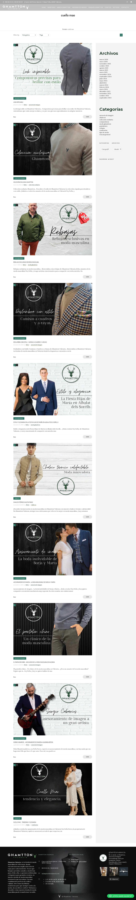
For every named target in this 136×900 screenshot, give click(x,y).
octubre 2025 (104, 66)
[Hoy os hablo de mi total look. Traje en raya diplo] (103, 871)
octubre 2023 (104, 96)
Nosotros (51, 7)
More (14, 117)
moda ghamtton (105, 124)
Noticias (116, 7)
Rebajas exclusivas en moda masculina (26, 262)
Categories (26, 35)
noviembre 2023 (105, 93)
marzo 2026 (103, 59)
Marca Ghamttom (63, 7)
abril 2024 (102, 83)
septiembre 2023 (105, 98)
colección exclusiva (106, 120)
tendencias (103, 130)
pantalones (103, 126)
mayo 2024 (103, 81)
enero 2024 (103, 89)
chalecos (102, 117)
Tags (41, 35)
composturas (104, 122)
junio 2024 (103, 79)
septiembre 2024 (105, 76)
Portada (64, 29)
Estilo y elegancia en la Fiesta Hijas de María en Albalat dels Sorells (35, 422)
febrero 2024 (104, 87)
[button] (120, 896)
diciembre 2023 (104, 91)
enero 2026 (103, 62)
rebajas (102, 128)
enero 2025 (103, 72)
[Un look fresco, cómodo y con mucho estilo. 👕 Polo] (113, 871)
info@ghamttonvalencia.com (50, 873)
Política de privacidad (78, 861)
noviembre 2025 (105, 64)
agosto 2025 (103, 68)
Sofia (25, 105)
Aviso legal (74, 859)
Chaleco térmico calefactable (23, 502)
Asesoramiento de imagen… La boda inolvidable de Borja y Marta (34, 582)
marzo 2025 (103, 70)
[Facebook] (127, 2)
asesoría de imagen (106, 115)
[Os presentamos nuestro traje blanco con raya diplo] (123, 871)
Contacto (125, 7)
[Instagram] (131, 2)
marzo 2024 (103, 85)
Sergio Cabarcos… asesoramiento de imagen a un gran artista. (33, 742)
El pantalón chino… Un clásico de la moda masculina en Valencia (34, 662)
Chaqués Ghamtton (95, 7)
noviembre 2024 (105, 74)
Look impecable (18, 102)
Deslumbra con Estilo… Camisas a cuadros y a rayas (30, 342)
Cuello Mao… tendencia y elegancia (24, 822)
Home (44, 7)
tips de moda (104, 132)
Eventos (108, 7)
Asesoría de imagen (79, 7)
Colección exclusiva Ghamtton (23, 182)
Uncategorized (104, 134)
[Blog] (121, 35)
